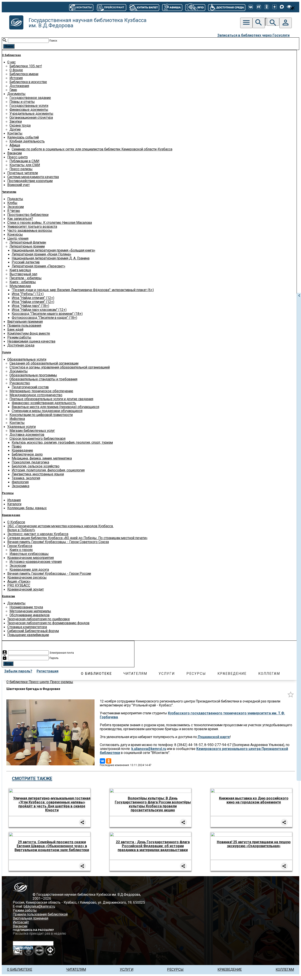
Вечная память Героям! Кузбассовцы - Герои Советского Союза (58, 542)
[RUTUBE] (258, 7)
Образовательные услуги (26, 359)
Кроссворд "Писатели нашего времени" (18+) (47, 314)
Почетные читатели (22, 173)
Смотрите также (32, 778)
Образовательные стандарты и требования (43, 379)
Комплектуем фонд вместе (28, 334)
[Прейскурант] (111, 7)
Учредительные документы (31, 114)
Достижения (19, 86)
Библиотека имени (23, 74)
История (16, 78)
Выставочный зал (23, 274)
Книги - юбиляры (22, 282)
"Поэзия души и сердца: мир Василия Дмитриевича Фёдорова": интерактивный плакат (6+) (83, 290)
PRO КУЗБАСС (18, 585)
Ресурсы (8, 493)
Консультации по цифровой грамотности (41, 415)
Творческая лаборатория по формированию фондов (48, 623)
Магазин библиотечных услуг (32, 431)
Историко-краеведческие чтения (35, 562)
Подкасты (15, 199)
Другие (15, 129)
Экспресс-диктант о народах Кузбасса (37, 534)
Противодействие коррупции (30, 181)
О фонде (16, 70)
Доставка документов (26, 435)
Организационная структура (31, 118)
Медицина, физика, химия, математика (42, 458)
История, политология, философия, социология (48, 470)
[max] (282, 7)
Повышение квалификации (28, 635)
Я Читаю (13, 211)
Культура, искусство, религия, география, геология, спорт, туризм (62, 443)
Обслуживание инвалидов (29, 615)
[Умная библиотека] (195, 7)
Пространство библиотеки (27, 215)
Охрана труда (20, 126)
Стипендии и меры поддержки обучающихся (47, 411)
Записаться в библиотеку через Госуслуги (253, 35)
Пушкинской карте (213, 737)
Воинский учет (18, 185)
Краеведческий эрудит (25, 589)
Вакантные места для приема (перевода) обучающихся (55, 407)
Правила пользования (24, 326)
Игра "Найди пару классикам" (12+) (39, 310)
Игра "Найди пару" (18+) (30, 306)
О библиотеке (11, 55)
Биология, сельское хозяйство (35, 466)
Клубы (12, 203)
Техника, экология (26, 478)
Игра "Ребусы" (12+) (28, 294)
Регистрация (47, 671)
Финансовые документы (28, 110)
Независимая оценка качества (31, 341)
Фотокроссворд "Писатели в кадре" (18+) (44, 318)
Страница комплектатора (27, 627)
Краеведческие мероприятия (30, 558)
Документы (16, 94)
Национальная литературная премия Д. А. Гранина (50, 258)
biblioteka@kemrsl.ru (39, 907)
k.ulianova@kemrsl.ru (148, 749)
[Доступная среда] (226, 7)
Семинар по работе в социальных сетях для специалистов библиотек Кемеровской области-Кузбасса (92, 149)
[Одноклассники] (266, 7)
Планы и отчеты (22, 102)
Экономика (20, 486)
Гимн (13, 90)
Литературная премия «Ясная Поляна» (41, 254)
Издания (14, 500)
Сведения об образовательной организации (43, 363)
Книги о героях (21, 550)
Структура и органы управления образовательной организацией (59, 367)
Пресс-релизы (21, 169)
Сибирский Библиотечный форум (33, 631)
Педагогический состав (30, 387)
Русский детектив (26, 262)
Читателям (9, 191)
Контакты (14, 133)
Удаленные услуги (21, 427)
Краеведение (22, 450)
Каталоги (14, 504)
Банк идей (15, 330)
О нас (11, 62)
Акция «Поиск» (18, 582)
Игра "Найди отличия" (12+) (33, 298)
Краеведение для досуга (29, 570)
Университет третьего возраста (32, 227)
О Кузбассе (16, 522)
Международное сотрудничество (35, 395)
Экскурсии (15, 207)
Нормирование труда (26, 607)
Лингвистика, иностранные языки (38, 474)
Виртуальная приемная (25, 322)
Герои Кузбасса (19, 546)
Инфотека (17, 419)
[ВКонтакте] (250, 7)
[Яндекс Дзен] (274, 7)
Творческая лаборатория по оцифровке (38, 619)
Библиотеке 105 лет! (25, 66)
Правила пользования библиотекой (40, 914)
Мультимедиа (20, 286)
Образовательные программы (33, 375)
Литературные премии (27, 246)
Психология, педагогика (30, 462)
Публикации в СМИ (24, 161)
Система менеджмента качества (33, 177)
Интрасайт (21, 922)
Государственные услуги (28, 106)
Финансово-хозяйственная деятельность (44, 403)
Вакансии (14, 153)
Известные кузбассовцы (29, 554)
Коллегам (8, 596)
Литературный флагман (27, 242)
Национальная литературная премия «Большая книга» (53, 250)
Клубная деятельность (27, 141)
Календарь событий (23, 137)
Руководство (19, 383)
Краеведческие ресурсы (27, 578)
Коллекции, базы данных (27, 508)
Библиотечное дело (27, 454)
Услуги (6, 352)
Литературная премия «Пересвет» (38, 266)
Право (17, 447)
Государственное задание (30, 98)
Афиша (14, 145)
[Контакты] (81, 7)
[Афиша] (172, 7)
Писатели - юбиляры (25, 278)
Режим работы (19, 337)
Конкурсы (15, 235)
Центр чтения (17, 239)
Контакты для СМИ (24, 165)
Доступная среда (20, 345)
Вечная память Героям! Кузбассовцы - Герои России (49, 574)
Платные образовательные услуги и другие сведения (51, 399)
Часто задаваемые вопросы (29, 231)
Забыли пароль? (18, 671)
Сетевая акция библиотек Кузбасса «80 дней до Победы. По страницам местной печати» (77, 538)
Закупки (15, 122)
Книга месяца (20, 270)
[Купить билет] (144, 7)
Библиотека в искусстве (28, 82)
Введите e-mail (66, 943)
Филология (20, 482)
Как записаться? (20, 219)
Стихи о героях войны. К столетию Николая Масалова (49, 223)
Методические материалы (30, 611)
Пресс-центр (17, 157)
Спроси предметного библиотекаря (37, 439)
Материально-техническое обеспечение (41, 391)
